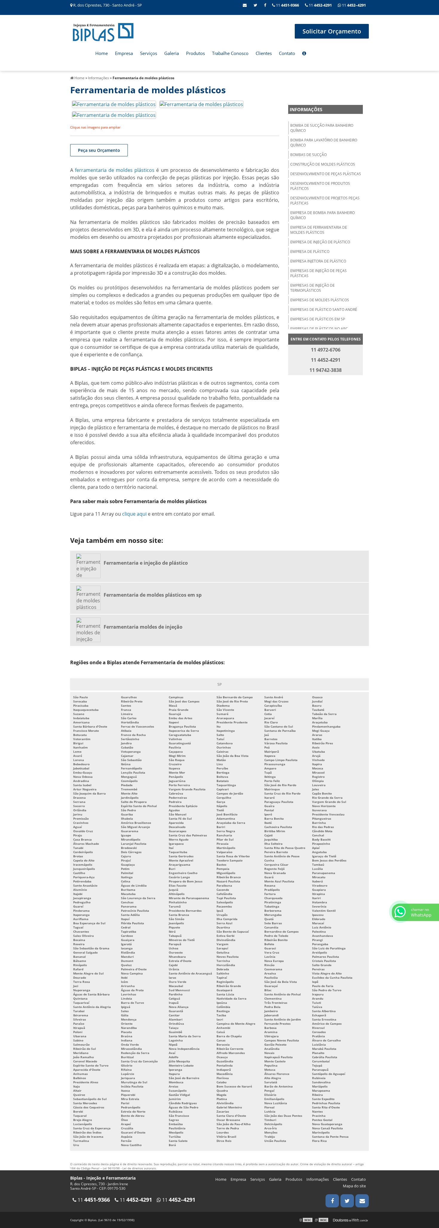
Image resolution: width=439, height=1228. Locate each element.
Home (101, 53)
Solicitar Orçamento (332, 31)
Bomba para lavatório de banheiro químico (323, 143)
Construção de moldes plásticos (322, 164)
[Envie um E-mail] (245, 5)
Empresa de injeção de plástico (320, 242)
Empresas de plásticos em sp (317, 319)
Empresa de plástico (309, 251)
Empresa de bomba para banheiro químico (322, 215)
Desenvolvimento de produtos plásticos (320, 186)
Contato (287, 53)
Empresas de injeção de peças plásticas (318, 273)
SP (219, 684)
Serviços (148, 53)
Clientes (264, 53)
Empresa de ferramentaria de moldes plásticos (318, 230)
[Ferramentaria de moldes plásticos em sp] (90, 598)
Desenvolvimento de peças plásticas (325, 173)
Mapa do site (354, 1186)
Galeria (171, 53)
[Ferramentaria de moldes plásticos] (114, 103)
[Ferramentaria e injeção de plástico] (90, 566)
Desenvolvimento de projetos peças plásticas (325, 200)
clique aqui (134, 514)
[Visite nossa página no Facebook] (265, 5)
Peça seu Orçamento (99, 150)
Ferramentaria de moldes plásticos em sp (153, 595)
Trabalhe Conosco (230, 53)
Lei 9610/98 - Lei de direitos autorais (129, 1168)
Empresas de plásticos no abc (319, 328)
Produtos (195, 53)
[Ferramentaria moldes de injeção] (90, 630)
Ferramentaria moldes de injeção (143, 627)
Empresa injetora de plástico (318, 261)
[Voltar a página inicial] (103, 31)
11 (353, 5)
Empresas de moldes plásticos (319, 300)
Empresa (124, 53)
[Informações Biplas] (304, 54)
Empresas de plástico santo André (323, 309)
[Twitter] (255, 5)
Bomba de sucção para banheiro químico (321, 128)
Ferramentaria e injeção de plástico (146, 563)
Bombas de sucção (308, 154)
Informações (306, 109)
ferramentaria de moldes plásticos (114, 170)
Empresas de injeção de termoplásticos (312, 288)
